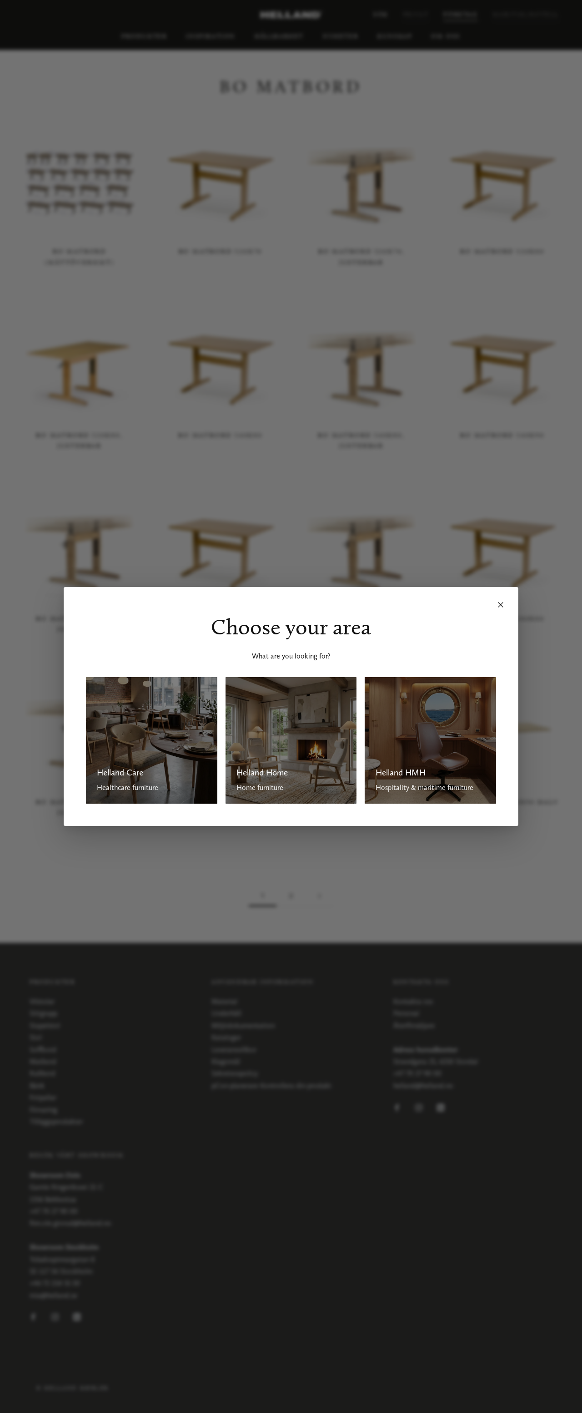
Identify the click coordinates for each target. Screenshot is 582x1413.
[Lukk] (500, 604)
